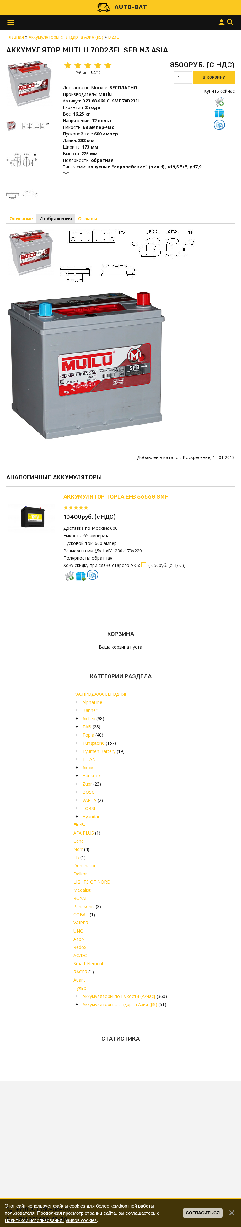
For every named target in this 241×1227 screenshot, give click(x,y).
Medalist (82, 890)
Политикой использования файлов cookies (51, 1220)
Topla (88, 735)
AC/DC (80, 955)
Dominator (84, 865)
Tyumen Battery (99, 751)
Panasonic (83, 906)
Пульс (79, 988)
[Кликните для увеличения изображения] (29, 83)
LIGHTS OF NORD (91, 882)
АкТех (89, 718)
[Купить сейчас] (219, 101)
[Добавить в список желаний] (219, 113)
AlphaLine (92, 702)
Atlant (79, 980)
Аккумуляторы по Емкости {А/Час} (119, 996)
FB (76, 857)
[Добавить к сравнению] (219, 125)
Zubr (87, 784)
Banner (90, 710)
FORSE (89, 808)
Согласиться (203, 1212)
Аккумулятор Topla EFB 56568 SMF (115, 496)
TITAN (89, 759)
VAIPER (80, 923)
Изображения (55, 219)
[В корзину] (69, 576)
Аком (88, 767)
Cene (78, 841)
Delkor (80, 874)
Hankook (92, 776)
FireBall (80, 825)
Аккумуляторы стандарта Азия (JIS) (120, 1004)
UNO (78, 931)
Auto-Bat (131, 7)
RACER (80, 972)
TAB (87, 727)
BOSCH (90, 792)
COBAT (80, 915)
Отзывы (87, 219)
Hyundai (91, 816)
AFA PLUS (83, 833)
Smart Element (88, 964)
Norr (78, 849)
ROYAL (80, 898)
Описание (21, 219)
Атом (79, 939)
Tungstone (93, 743)
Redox (79, 947)
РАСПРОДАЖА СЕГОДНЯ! (99, 694)
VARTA (89, 800)
